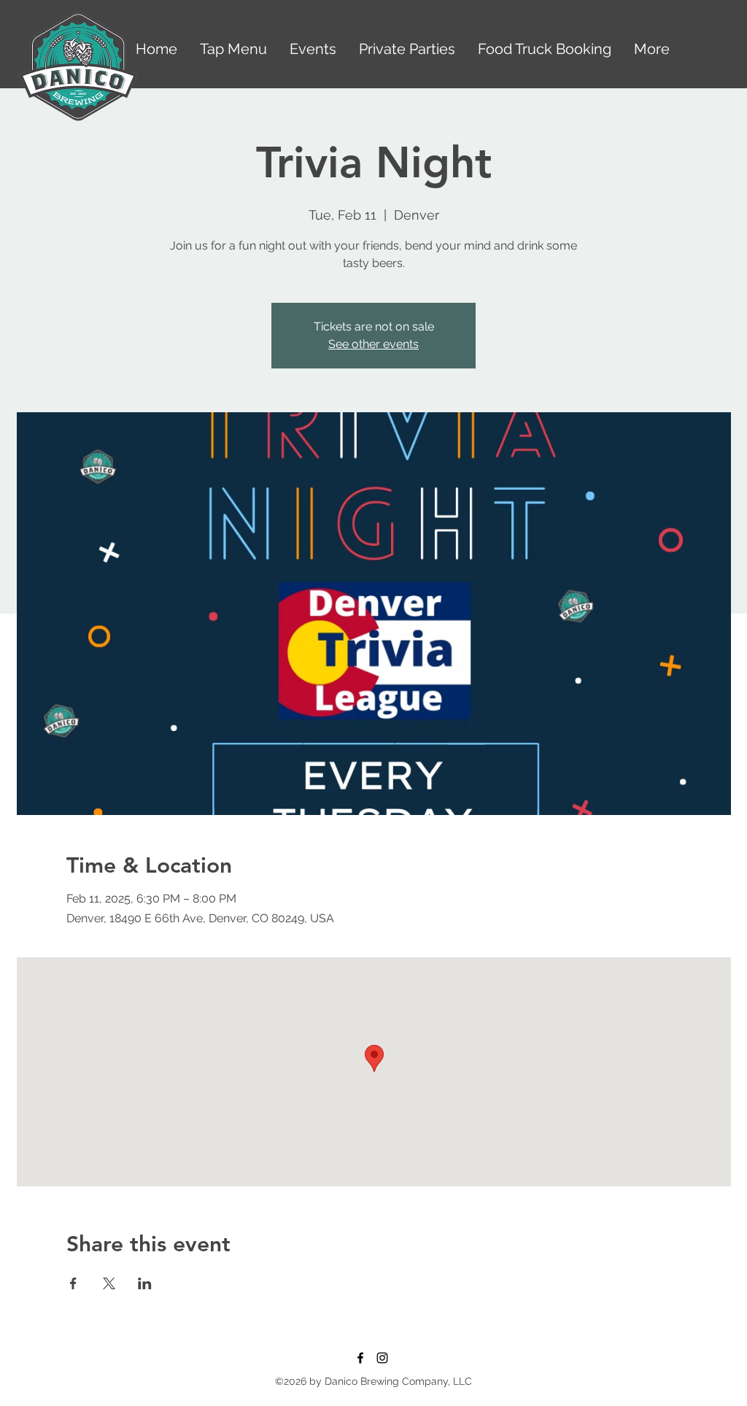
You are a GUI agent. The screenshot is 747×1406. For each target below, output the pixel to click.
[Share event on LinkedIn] (145, 1283)
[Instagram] (382, 1358)
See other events (373, 344)
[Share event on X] (109, 1283)
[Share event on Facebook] (73, 1283)
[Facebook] (360, 1358)
